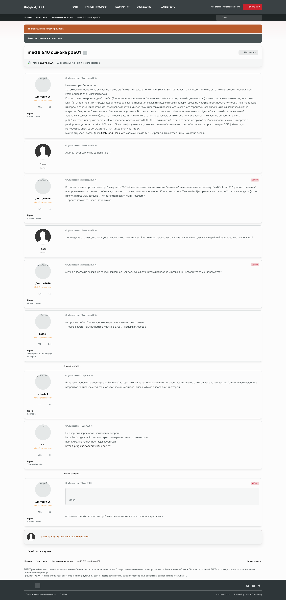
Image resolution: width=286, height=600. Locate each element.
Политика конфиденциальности (41, 594)
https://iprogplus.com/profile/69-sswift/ (88, 445)
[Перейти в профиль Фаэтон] (43, 321)
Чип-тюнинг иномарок (88, 62)
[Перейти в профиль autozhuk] (43, 382)
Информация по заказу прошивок (46, 28)
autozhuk (43, 394)
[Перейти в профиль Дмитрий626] (29, 63)
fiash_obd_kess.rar (112, 132)
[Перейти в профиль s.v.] (43, 432)
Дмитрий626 (47, 62)
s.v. (43, 444)
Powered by (248, 594)
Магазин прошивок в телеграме (45, 38)
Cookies (63, 594)
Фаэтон (43, 333)
